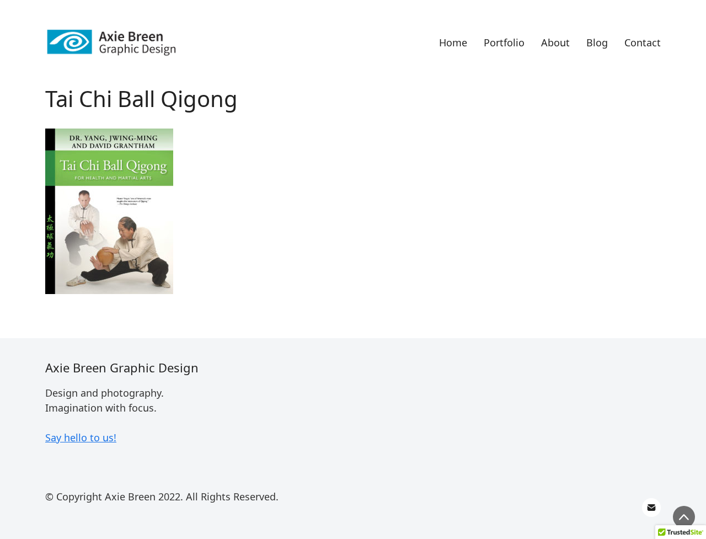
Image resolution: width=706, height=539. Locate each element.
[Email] (651, 507)
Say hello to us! (80, 437)
